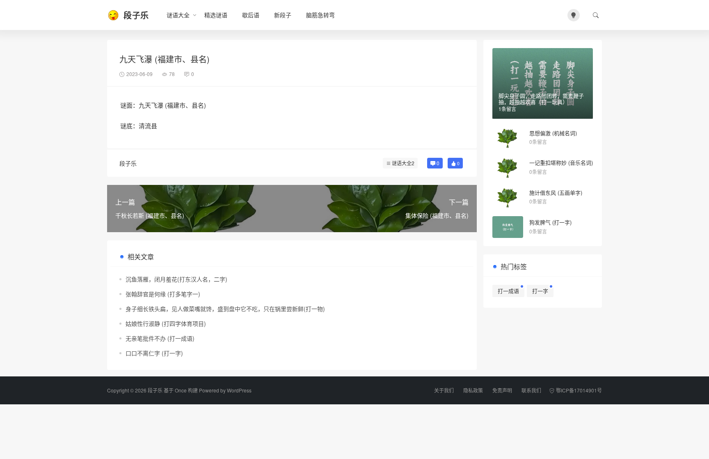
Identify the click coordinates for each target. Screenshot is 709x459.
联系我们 (531, 390)
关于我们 (444, 390)
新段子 (282, 15)
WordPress (239, 390)
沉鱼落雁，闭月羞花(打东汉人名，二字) (176, 279)
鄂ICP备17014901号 (579, 390)
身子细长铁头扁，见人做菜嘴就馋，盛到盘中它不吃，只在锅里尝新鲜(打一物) (225, 308)
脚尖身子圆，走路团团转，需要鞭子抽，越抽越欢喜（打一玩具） (541, 99)
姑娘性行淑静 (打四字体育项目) (166, 323)
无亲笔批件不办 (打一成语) (160, 338)
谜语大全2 (403, 162)
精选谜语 (215, 15)
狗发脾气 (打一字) (550, 222)
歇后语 (250, 15)
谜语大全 (178, 15)
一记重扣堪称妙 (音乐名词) (561, 162)
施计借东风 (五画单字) (555, 192)
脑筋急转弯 (320, 15)
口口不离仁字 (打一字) (154, 353)
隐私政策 (473, 390)
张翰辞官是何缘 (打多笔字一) (163, 294)
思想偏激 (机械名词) (553, 133)
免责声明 (502, 390)
